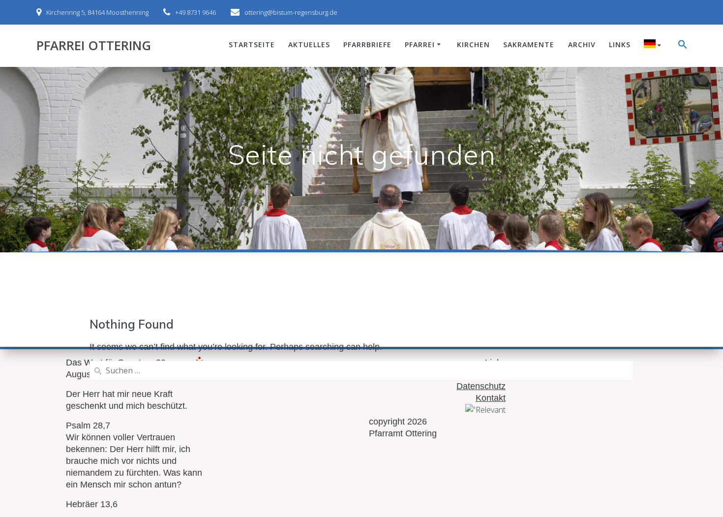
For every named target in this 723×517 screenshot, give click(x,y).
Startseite (252, 44)
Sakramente (528, 44)
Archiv (582, 44)
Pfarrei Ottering (93, 45)
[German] (654, 45)
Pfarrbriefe (367, 44)
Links (620, 44)
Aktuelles (309, 44)
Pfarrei (420, 44)
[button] (683, 45)
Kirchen (473, 44)
